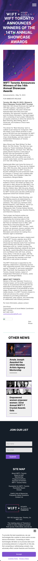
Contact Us (19, 497)
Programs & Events (19, 479)
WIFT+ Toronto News (19, 482)
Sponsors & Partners (19, 480)
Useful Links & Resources (19, 493)
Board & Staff (19, 475)
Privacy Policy (24, 558)
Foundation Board (19, 488)
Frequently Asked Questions (19, 495)
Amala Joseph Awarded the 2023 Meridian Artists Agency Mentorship (17, 364)
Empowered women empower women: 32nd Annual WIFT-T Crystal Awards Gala (18, 404)
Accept (19, 554)
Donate (19, 490)
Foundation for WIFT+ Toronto (19, 486)
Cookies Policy (13, 558)
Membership (19, 477)
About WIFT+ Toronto (19, 473)
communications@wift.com (12, 314)
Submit (13, 457)
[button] (35, 531)
